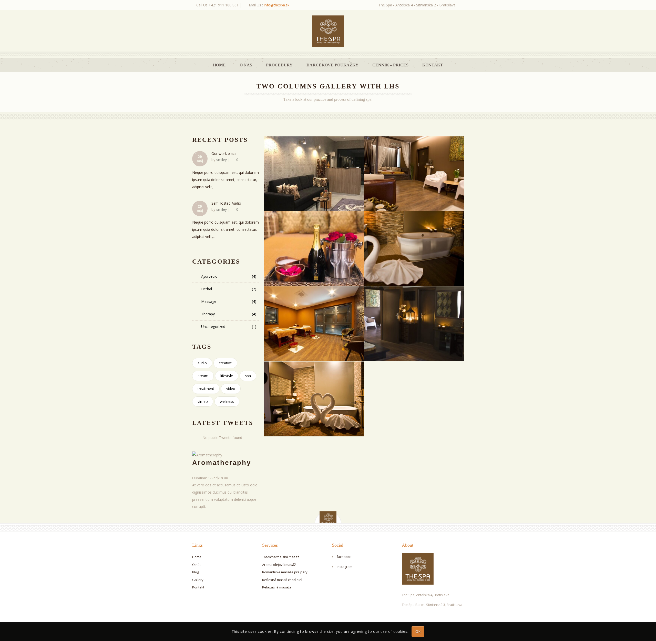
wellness (227, 401)
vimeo (203, 401)
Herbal (228, 288)
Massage (228, 301)
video (230, 388)
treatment (206, 388)
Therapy (228, 314)
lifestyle (226, 375)
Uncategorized (228, 326)
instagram (344, 566)
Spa (248, 375)
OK (418, 631)
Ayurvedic (228, 276)
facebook (344, 556)
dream (203, 375)
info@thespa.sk (276, 5)
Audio (202, 362)
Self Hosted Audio (226, 203)
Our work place (224, 153)
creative (225, 362)
